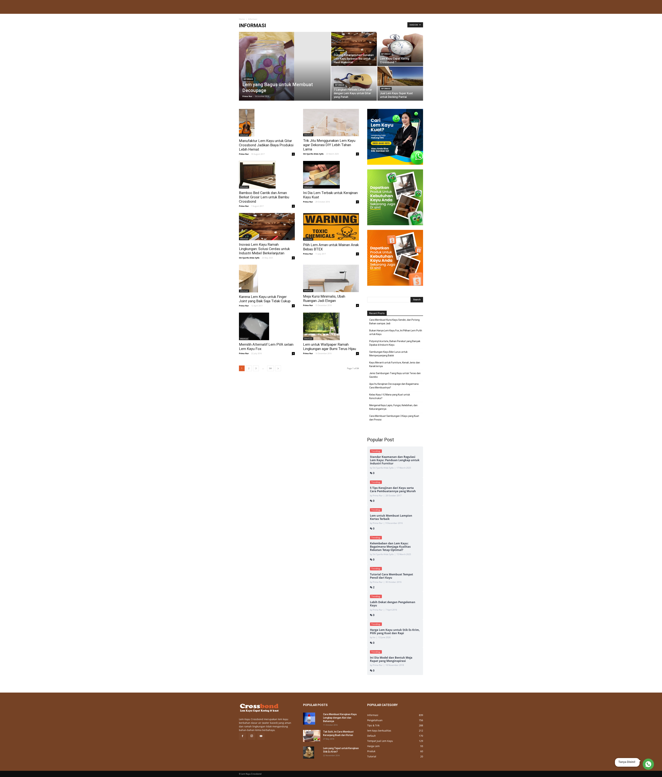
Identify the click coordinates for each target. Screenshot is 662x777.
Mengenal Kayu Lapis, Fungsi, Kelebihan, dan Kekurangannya (393, 407)
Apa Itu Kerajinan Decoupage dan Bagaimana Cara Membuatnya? (394, 386)
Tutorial (371, 756)
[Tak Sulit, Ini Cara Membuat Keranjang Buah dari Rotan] (311, 736)
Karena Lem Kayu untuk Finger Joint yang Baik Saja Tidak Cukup (264, 299)
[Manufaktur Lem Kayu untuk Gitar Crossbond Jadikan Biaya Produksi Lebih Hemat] (267, 122)
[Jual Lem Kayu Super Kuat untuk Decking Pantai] (400, 76)
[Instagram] (251, 736)
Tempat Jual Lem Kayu (380, 741)
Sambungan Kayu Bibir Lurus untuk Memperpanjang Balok (388, 354)
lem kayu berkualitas (379, 730)
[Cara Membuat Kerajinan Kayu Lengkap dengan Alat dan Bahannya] (309, 719)
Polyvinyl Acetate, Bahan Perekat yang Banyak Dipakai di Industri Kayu (394, 343)
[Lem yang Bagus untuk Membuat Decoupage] (285, 72)
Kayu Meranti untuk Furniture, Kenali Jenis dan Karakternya (394, 364)
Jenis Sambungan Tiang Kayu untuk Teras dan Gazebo (395, 375)
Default (371, 735)
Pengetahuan (375, 720)
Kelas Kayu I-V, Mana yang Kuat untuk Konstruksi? (389, 396)
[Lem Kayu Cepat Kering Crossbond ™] (400, 47)
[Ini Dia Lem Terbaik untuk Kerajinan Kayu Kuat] (331, 175)
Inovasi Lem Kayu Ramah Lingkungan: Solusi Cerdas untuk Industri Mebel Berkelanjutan (264, 248)
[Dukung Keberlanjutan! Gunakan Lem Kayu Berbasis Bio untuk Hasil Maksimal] (354, 49)
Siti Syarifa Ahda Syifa (313, 154)
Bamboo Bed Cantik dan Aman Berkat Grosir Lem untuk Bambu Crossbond (264, 197)
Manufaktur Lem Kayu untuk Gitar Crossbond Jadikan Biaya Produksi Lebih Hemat (266, 145)
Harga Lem (373, 746)
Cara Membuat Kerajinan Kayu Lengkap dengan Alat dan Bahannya (340, 718)
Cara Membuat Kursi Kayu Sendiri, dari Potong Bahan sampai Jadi (394, 321)
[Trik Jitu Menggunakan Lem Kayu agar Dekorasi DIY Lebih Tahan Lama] (331, 122)
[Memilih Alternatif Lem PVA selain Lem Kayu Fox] (267, 326)
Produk (371, 751)
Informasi (248, 79)
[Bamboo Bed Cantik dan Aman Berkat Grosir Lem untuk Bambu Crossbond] (267, 175)
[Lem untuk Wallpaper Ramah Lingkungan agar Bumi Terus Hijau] (331, 326)
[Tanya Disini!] (648, 764)
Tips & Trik (373, 725)
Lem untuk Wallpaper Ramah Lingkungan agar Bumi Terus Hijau (329, 346)
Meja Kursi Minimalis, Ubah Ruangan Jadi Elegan (324, 298)
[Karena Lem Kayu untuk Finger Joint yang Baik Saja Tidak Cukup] (267, 278)
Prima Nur (247, 96)
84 (270, 368)
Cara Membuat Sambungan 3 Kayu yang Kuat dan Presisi (394, 418)
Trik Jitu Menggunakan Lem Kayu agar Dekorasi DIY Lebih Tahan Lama (329, 145)
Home (242, 19)
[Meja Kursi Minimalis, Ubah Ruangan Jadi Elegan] (331, 278)
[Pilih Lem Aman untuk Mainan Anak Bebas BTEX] (331, 227)
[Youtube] (261, 736)
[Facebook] (242, 736)
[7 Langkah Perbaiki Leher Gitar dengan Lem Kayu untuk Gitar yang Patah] (354, 82)
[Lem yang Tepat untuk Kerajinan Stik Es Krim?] (308, 752)
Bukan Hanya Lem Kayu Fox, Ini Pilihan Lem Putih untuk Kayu (395, 332)
